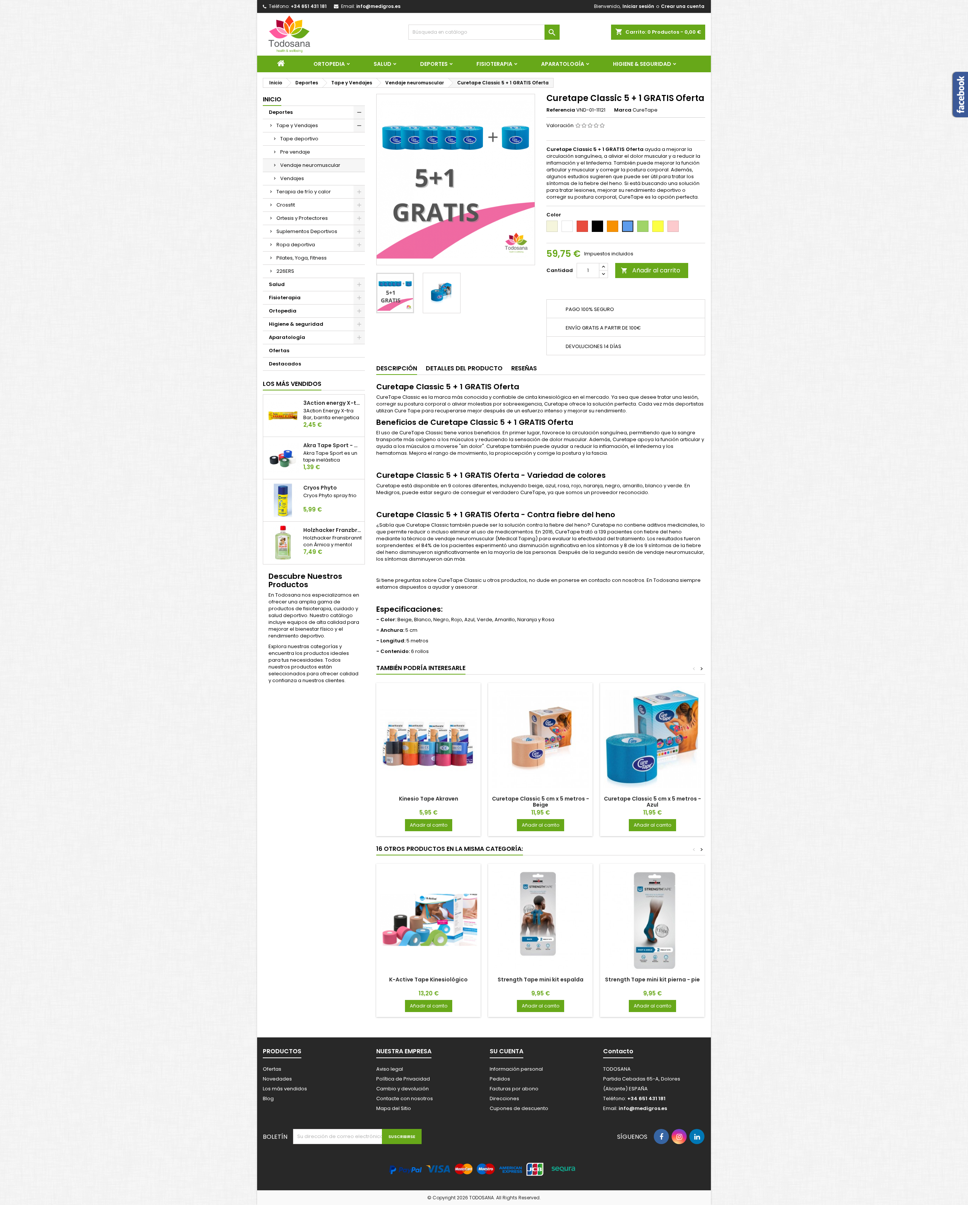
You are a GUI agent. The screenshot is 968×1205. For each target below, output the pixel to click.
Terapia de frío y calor (303, 191)
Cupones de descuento (519, 1108)
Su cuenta (506, 1051)
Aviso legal (389, 1069)
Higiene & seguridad (642, 64)
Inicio (272, 99)
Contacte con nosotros (404, 1098)
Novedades (277, 1078)
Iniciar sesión (638, 6)
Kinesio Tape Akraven (428, 798)
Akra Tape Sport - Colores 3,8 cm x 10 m (332, 445)
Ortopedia (329, 64)
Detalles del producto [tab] (464, 368)
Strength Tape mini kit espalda (540, 979)
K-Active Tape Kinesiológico (428, 979)
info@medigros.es (378, 6)
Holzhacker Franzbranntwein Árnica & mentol (332, 530)
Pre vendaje (295, 151)
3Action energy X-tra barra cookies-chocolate (332, 403)
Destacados (285, 363)
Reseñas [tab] (524, 368)
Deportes (434, 64)
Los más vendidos (292, 383)
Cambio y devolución (402, 1088)
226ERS (285, 271)
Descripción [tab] (396, 368)
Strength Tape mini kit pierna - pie (652, 979)
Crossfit (285, 204)
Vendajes (292, 178)
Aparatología (562, 64)
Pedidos (500, 1078)
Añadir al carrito (650, 270)
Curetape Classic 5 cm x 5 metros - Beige (540, 802)
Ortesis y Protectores (302, 218)
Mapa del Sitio (393, 1108)
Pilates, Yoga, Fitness (301, 257)
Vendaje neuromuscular (310, 165)
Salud (382, 64)
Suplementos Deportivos (306, 231)
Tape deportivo (299, 138)
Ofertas (279, 350)
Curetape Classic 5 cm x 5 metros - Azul (652, 802)
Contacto (618, 1051)
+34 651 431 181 (309, 6)
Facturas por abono (514, 1088)
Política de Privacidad (403, 1078)
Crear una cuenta (682, 6)
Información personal (516, 1069)
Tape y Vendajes (297, 125)
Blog (268, 1098)
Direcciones (504, 1098)
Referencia (560, 110)
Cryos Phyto (320, 488)
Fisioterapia (494, 64)
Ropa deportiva (295, 244)
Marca (622, 110)
